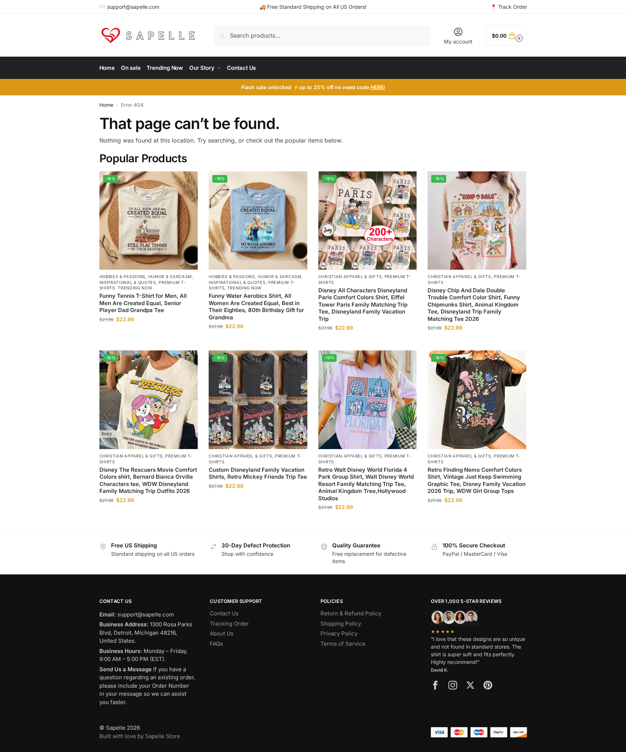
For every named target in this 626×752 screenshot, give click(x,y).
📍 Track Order (508, 7)
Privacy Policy (338, 633)
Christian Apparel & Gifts (350, 276)
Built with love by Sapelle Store (139, 736)
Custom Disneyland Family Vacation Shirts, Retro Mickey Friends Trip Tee (258, 473)
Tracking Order (229, 623)
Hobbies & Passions (122, 276)
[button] (506, 35)
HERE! (378, 87)
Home (106, 105)
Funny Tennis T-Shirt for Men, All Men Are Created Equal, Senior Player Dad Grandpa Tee (143, 303)
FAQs (216, 643)
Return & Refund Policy (350, 613)
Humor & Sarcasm (170, 276)
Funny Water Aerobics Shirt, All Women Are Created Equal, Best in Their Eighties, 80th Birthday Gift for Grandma (256, 306)
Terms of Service (342, 643)
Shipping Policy (340, 623)
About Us (222, 633)
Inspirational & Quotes (127, 282)
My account (458, 41)
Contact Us (224, 613)
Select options (148, 334)
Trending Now (135, 287)
